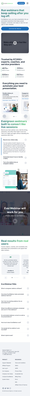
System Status (5, 379)
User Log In (5, 368)
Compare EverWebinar (7, 376)
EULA (16, 379)
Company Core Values (7, 373)
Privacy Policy (18, 371)
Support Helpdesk (6, 362)
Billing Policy (18, 376)
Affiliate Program (6, 365)
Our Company (5, 371)
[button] (4, 116)
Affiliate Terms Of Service (21, 384)
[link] (10, 102)
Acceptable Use (19, 373)
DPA (16, 382)
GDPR (16, 368)
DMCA (16, 365)
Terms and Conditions (20, 362)
